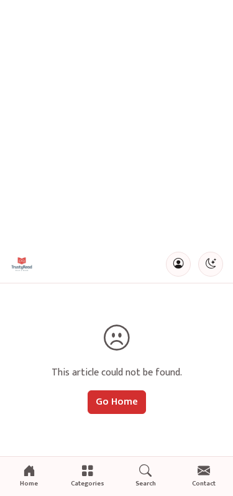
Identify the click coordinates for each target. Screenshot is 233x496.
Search (145, 483)
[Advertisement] (116, 122)
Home (29, 483)
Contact (204, 483)
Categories (87, 483)
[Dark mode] (210, 264)
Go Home (117, 401)
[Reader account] (178, 264)
